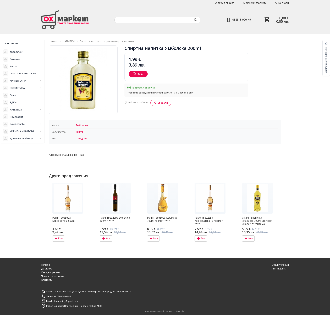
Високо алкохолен (90, 41)
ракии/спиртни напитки (120, 41)
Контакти (282, 3)
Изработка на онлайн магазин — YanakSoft (165, 311)
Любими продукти (254, 3)
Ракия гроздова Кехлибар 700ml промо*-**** (162, 219)
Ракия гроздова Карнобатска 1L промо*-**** (209, 220)
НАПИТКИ (69, 41)
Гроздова (81, 138)
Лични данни (279, 268)
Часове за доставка (52, 276)
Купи (138, 74)
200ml (79, 132)
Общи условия (280, 264)
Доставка (46, 268)
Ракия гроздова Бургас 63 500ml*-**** (115, 219)
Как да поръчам (50, 272)
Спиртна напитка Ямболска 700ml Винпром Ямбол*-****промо (257, 220)
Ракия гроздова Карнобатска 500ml (63, 219)
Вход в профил (224, 3)
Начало (53, 41)
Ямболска (82, 125)
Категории (10, 43)
